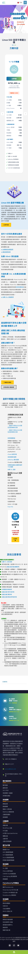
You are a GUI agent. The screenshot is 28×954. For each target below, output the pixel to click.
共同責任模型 (6, 796)
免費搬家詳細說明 (7, 589)
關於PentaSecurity (8, 887)
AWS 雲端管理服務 (8, 852)
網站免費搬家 (6, 903)
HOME (3, 2)
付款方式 (5, 906)
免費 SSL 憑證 (11, 469)
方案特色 (4, 682)
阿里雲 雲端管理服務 (8, 860)
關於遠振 (5, 785)
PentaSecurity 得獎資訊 (9, 895)
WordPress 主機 (7, 828)
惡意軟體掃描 (20, 287)
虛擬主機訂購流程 (7, 594)
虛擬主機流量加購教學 (13, 567)
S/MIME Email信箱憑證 (9, 874)
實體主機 (5, 836)
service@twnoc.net (10, 769)
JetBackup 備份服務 (13, 460)
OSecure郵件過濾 (8, 871)
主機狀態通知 (6, 814)
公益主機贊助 (6, 908)
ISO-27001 (6, 790)
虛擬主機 (5, 825)
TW (20, 2)
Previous (1, 19)
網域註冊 (5, 804)
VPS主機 (5, 831)
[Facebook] (14, 945)
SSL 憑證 (5, 868)
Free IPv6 (10, 507)
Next (26, 19)
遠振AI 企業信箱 (7, 809)
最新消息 (5, 788)
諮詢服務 (5, 817)
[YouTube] (18, 945)
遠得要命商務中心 (8, 925)
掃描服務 (5, 879)
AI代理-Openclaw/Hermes (10, 833)
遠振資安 (5, 927)
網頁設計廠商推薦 (8, 919)
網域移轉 (5, 806)
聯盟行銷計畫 (6, 930)
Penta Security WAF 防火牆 (10, 890)
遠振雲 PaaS (6, 849)
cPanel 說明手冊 (12, 454)
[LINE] (9, 945)
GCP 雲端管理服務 (8, 855)
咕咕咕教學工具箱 (8, 922)
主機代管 (5, 839)
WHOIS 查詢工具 (7, 911)
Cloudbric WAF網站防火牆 (10, 892)
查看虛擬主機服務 (9, 387)
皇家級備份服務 (12, 457)
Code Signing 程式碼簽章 (10, 876)
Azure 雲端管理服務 (8, 857)
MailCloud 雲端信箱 (8, 812)
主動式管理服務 (7, 841)
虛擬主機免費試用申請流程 (9, 597)
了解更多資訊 (7, 382)
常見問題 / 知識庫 (8, 793)
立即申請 (14, 79)
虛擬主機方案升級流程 (8, 592)
